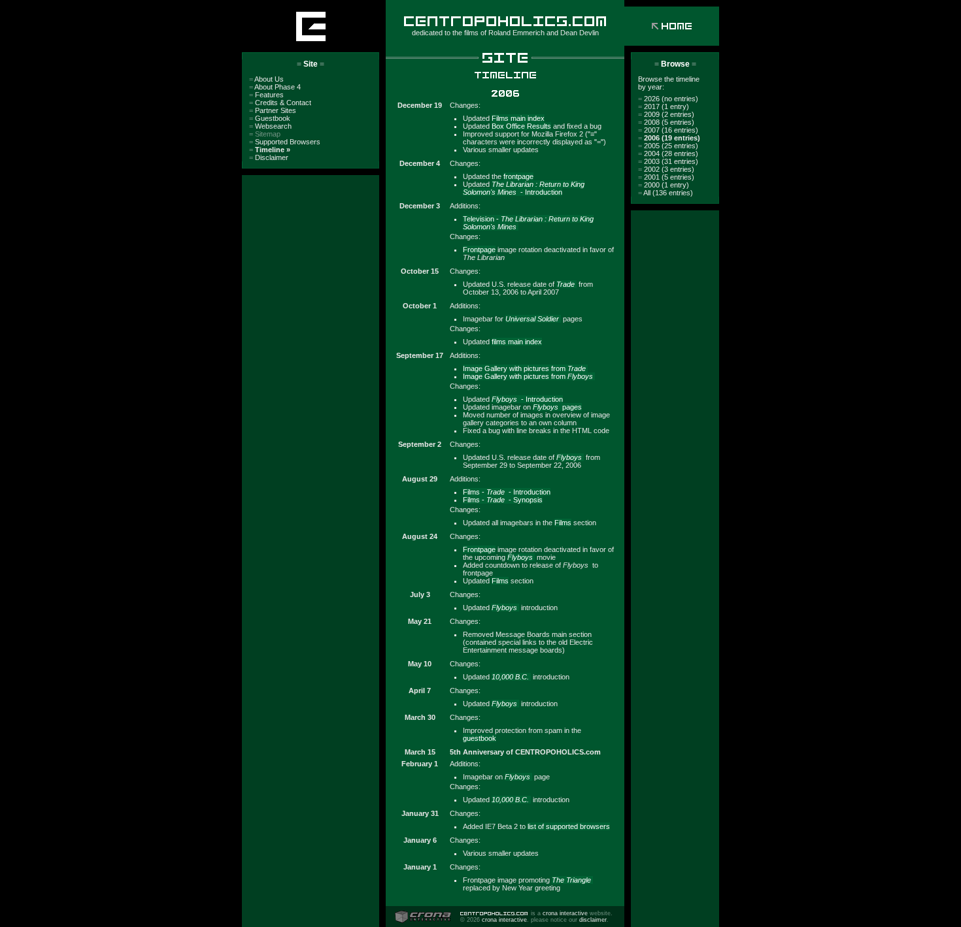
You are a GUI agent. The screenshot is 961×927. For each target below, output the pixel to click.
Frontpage (479, 249)
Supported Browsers (284, 142)
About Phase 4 (275, 87)
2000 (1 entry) (663, 185)
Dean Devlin (579, 33)
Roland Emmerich (516, 33)
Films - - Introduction (506, 492)
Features (266, 95)
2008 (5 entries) (666, 122)
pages (557, 407)
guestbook (479, 738)
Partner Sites (272, 110)
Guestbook (269, 118)
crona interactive (565, 913)
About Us (266, 79)
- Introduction (523, 188)
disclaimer (593, 920)
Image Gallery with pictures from (524, 368)
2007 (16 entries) (668, 130)
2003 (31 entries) (668, 161)
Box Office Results (521, 126)
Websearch (270, 126)
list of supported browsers (569, 826)
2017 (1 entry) (663, 106)
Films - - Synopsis (503, 500)
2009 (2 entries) (666, 114)
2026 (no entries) (668, 99)
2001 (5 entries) (666, 177)
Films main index (518, 118)
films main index (517, 342)
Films (562, 523)
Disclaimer (268, 157)
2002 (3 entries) (666, 169)
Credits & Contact (280, 102)
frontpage (518, 176)
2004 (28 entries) (668, 153)
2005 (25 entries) (668, 146)
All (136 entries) (665, 193)
